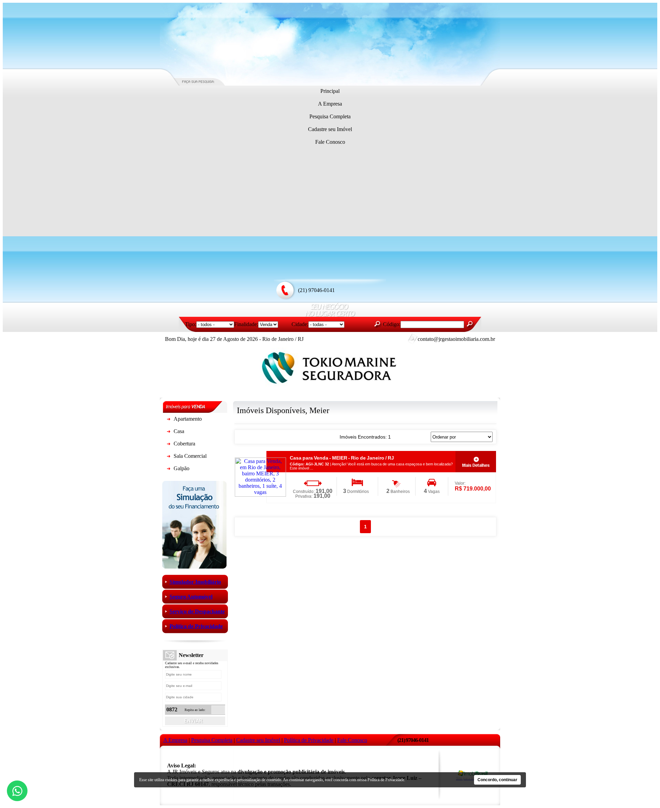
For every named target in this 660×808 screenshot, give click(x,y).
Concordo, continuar (497, 779)
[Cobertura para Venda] (168, 445)
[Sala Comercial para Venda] (168, 457)
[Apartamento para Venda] (168, 420)
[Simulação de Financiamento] (194, 567)
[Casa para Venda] (168, 432)
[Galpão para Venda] (168, 470)
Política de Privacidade (385, 779)
